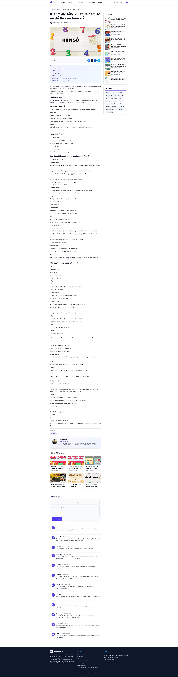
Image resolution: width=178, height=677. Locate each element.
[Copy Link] (98, 60)
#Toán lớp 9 (121, 101)
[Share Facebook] (88, 60)
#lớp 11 (119, 103)
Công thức (77, 2)
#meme (114, 92)
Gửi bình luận (56, 519)
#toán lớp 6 (120, 95)
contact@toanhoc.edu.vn (112, 657)
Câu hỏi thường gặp (81, 665)
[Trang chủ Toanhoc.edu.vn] (51, 2)
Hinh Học (100, 2)
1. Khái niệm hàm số (56, 70)
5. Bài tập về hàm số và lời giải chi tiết (60, 80)
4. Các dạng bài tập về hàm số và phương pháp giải (64, 78)
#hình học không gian (111, 95)
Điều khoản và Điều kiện (82, 660)
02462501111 (112, 659)
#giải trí (107, 98)
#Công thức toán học (110, 109)
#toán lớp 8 (114, 98)
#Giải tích (108, 106)
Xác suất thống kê (91, 2)
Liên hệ (78, 658)
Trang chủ (52, 9)
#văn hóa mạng (109, 112)
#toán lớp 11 (108, 101)
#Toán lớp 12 (120, 109)
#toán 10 (113, 103)
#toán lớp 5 (114, 106)
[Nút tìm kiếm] (127, 2)
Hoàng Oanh (62, 440)
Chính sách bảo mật (81, 663)
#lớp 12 (115, 101)
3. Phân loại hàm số (56, 75)
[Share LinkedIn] (95, 60)
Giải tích (63, 2)
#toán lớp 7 (53, 433)
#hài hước (120, 92)
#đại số (107, 103)
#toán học (108, 92)
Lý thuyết (69, 2)
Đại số (83, 2)
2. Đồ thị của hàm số (56, 73)
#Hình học (122, 106)
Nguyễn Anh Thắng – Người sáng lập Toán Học (87, 667)
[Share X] (92, 60)
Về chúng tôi (80, 656)
